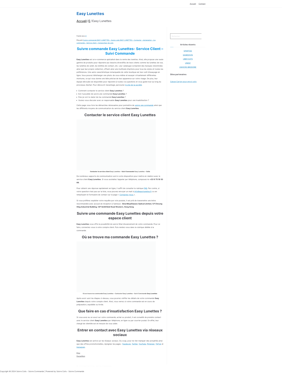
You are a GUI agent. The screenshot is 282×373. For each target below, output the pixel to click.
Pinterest (150, 344)
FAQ (145, 188)
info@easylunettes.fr (143, 191)
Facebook (126, 344)
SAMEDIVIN (188, 55)
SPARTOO (188, 51)
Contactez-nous (127, 195)
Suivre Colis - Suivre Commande (97, 366)
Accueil (193, 4)
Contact (202, 4)
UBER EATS (188, 59)
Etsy (78, 353)
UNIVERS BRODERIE (187, 67)
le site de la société (133, 85)
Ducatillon (81, 356)
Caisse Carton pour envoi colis (183, 81)
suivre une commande (144, 105)
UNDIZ (188, 63)
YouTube (142, 344)
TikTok (158, 344)
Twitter (135, 344)
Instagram (81, 347)
